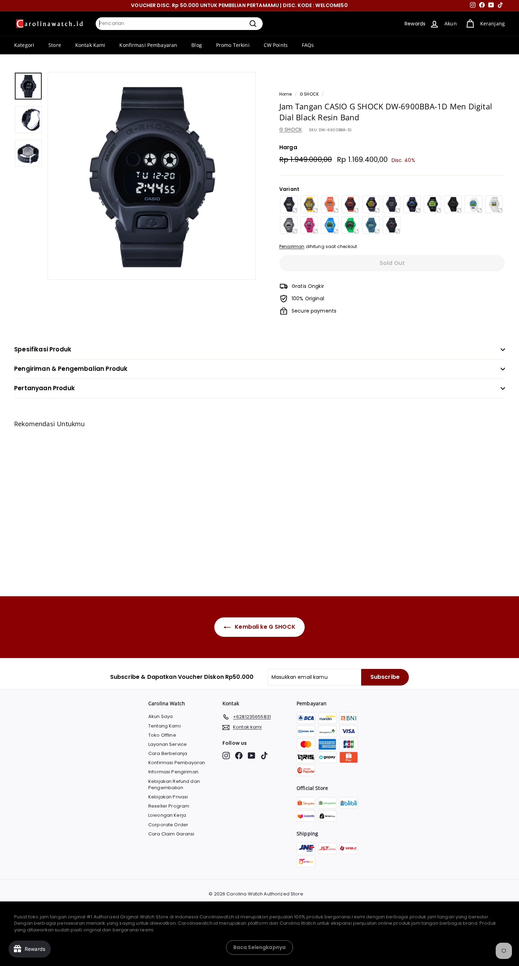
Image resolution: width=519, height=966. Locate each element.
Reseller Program (168, 806)
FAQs (308, 45)
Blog (196, 45)
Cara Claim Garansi (171, 834)
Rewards (415, 23)
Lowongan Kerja (167, 815)
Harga (288, 147)
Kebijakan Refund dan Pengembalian (174, 784)
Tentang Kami (164, 726)
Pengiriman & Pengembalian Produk (70, 368)
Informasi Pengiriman (173, 771)
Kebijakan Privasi (168, 796)
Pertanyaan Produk (44, 388)
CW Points (276, 45)
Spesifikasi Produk (42, 349)
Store (54, 45)
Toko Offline (162, 735)
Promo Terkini (233, 45)
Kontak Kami (90, 45)
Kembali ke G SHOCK (264, 627)
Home (285, 94)
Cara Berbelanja (167, 753)
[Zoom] (151, 175)
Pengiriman (291, 246)
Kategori (24, 45)
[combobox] (179, 23)
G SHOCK (309, 94)
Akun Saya (160, 716)
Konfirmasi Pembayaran (148, 45)
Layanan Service (167, 744)
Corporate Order (168, 824)
